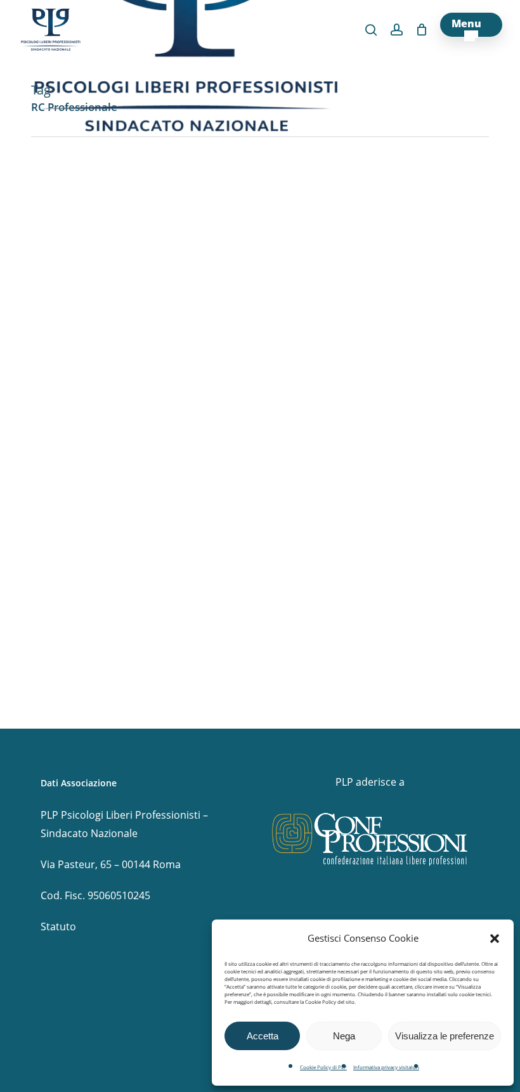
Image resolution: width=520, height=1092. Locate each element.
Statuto (58, 926)
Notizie (44, 691)
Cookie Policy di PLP (323, 1066)
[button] (494, 938)
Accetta (262, 1035)
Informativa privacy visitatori (386, 1066)
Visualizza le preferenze (444, 1035)
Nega (344, 1035)
